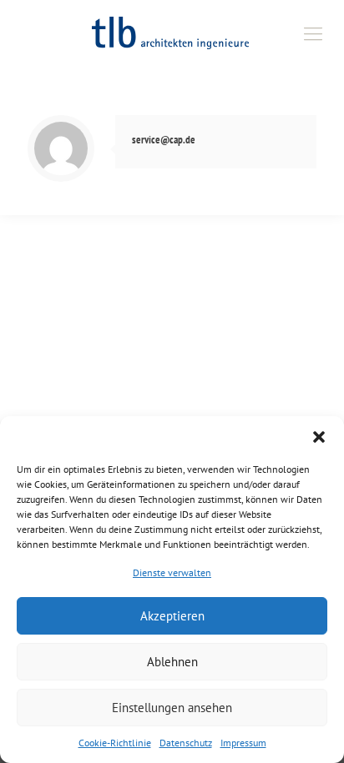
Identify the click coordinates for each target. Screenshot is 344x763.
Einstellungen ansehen (172, 707)
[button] (319, 437)
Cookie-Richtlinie (114, 742)
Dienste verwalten (172, 572)
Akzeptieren (172, 616)
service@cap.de (163, 140)
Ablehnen (172, 662)
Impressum (243, 742)
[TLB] (172, 33)
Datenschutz (185, 742)
